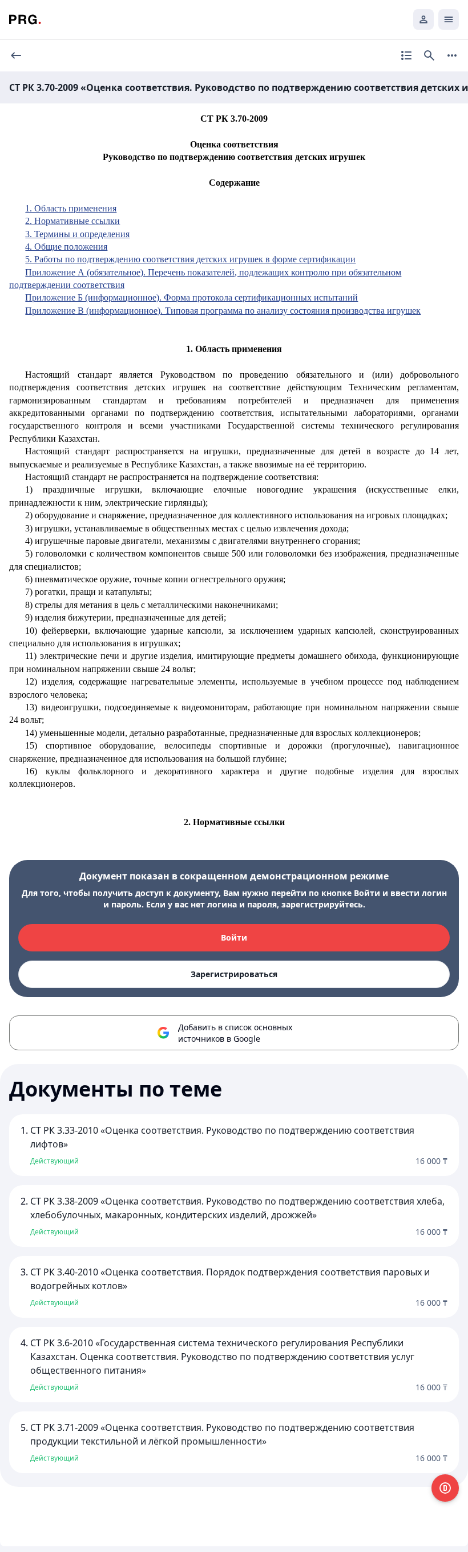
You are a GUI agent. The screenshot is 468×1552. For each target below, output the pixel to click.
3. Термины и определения (77, 234)
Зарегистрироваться (234, 974)
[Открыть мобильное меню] (448, 19)
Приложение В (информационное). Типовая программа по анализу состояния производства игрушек (223, 310)
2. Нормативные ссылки (72, 221)
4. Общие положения (66, 246)
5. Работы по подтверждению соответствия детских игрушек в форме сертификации (190, 259)
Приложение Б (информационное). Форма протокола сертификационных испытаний (191, 297)
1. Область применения (70, 208)
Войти (234, 937)
